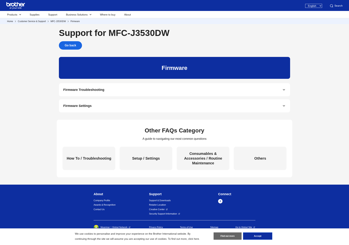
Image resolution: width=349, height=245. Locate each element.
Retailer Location (157, 205)
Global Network (119, 227)
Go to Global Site (243, 227)
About (127, 14)
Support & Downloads (160, 200)
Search (338, 5)
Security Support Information (163, 214)
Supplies (34, 14)
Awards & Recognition (105, 205)
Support (52, 14)
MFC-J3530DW (58, 21)
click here (193, 238)
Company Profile (102, 200)
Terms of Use (186, 227)
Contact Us (99, 209)
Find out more (227, 236)
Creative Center (157, 209)
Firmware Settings (77, 106)
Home (10, 21)
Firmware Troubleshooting (83, 90)
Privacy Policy (156, 227)
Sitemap (214, 227)
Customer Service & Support (32, 21)
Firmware (75, 21)
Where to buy (107, 14)
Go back (70, 45)
